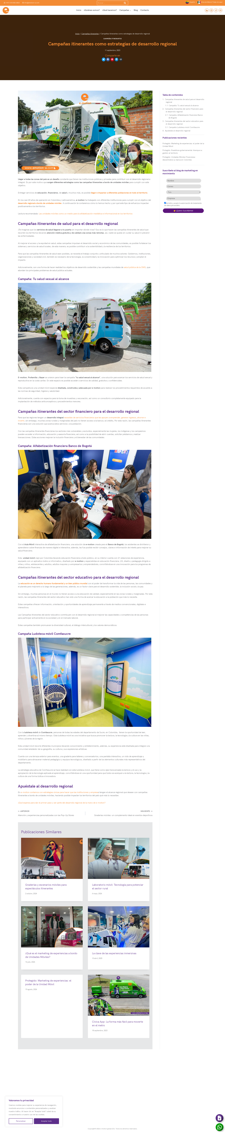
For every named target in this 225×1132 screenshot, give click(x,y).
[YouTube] (220, 10)
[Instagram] (211, 10)
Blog (136, 10)
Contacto (144, 10)
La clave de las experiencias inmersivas (114, 953)
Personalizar (21, 1121)
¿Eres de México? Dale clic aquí (211, 2)
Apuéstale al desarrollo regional (178, 131)
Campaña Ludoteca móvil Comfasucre (184, 127)
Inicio (78, 10)
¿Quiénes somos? (92, 10)
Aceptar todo (46, 1121)
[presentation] (52, 858)
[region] (34, 1111)
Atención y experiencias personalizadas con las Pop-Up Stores (46, 813)
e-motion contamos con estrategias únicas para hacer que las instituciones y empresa (59, 792)
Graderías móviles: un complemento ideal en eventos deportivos (123, 813)
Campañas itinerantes (112, 39)
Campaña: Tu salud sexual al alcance (184, 105)
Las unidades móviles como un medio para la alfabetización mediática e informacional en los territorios (85, 214)
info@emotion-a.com (31, 3)
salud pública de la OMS (135, 267)
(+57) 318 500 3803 (13, 3)
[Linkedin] (207, 10)
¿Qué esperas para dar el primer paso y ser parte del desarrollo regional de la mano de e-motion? (62, 803)
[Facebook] (216, 10)
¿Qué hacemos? (109, 10)
